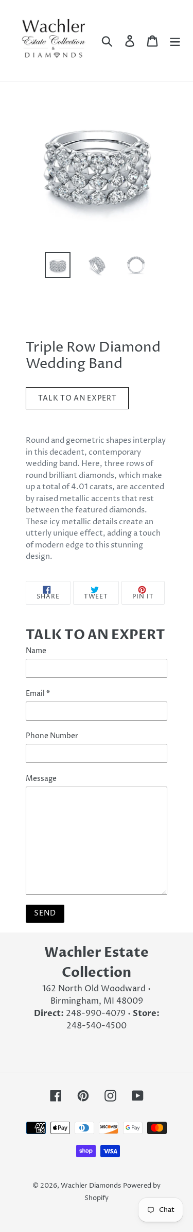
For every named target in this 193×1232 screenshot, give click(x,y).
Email (38, 693)
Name (36, 651)
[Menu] (175, 40)
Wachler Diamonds (91, 1185)
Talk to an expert (77, 398)
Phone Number (52, 736)
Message (41, 779)
